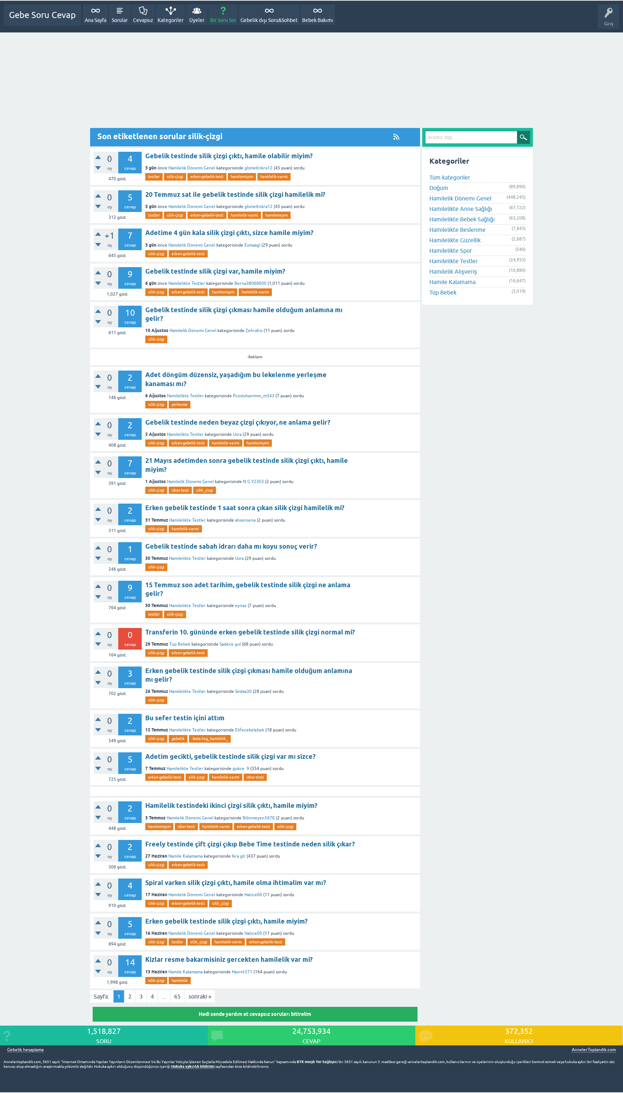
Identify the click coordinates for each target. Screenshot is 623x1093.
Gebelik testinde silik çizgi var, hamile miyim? (215, 271)
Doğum (438, 188)
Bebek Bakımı (317, 20)
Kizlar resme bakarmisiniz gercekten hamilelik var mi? (229, 959)
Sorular (120, 20)
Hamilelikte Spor (450, 250)
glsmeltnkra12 (258, 168)
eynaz (241, 605)
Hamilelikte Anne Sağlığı (460, 208)
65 (177, 996)
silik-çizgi (175, 176)
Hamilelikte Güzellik (455, 240)
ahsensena (245, 520)
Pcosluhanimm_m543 (253, 395)
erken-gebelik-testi (207, 176)
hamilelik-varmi (274, 176)
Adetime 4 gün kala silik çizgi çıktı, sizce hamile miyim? (229, 232)
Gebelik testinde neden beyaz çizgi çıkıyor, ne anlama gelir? (237, 422)
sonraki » (200, 996)
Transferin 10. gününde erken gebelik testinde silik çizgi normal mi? (250, 632)
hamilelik (180, 980)
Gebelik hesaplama (25, 1050)
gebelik (178, 738)
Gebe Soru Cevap (42, 15)
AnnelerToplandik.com (594, 1049)
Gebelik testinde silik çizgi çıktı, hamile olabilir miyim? (229, 156)
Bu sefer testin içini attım (185, 718)
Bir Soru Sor (223, 20)
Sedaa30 (243, 691)
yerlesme (179, 404)
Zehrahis (254, 330)
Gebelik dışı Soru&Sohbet (269, 20)
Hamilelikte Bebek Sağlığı (462, 219)
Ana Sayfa (95, 20)
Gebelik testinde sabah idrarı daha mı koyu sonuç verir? (231, 546)
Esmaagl (252, 245)
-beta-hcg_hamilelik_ (210, 738)
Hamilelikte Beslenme (457, 229)
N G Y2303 (253, 481)
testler (154, 176)
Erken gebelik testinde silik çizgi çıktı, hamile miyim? (226, 921)
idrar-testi (180, 490)
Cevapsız (143, 20)
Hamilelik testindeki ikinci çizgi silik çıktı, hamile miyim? (231, 805)
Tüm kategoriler (449, 177)
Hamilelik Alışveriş (453, 271)
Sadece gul (230, 644)
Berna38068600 (250, 283)
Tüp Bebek (179, 644)
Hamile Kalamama (185, 856)
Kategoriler (171, 20)
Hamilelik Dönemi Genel (191, 168)
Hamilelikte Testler (186, 283)
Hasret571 (242, 971)
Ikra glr (239, 856)
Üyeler (196, 20)
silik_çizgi (204, 490)
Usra (237, 434)
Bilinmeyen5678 (259, 817)
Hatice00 (253, 894)
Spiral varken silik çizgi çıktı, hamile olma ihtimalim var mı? (235, 882)
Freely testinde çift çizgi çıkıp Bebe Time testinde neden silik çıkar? (250, 844)
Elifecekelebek (249, 730)
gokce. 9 (241, 768)
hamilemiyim (242, 176)
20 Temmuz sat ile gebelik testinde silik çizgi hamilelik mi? (235, 194)
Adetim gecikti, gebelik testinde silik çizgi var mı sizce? (230, 756)
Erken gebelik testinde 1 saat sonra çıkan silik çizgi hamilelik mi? (244, 508)
